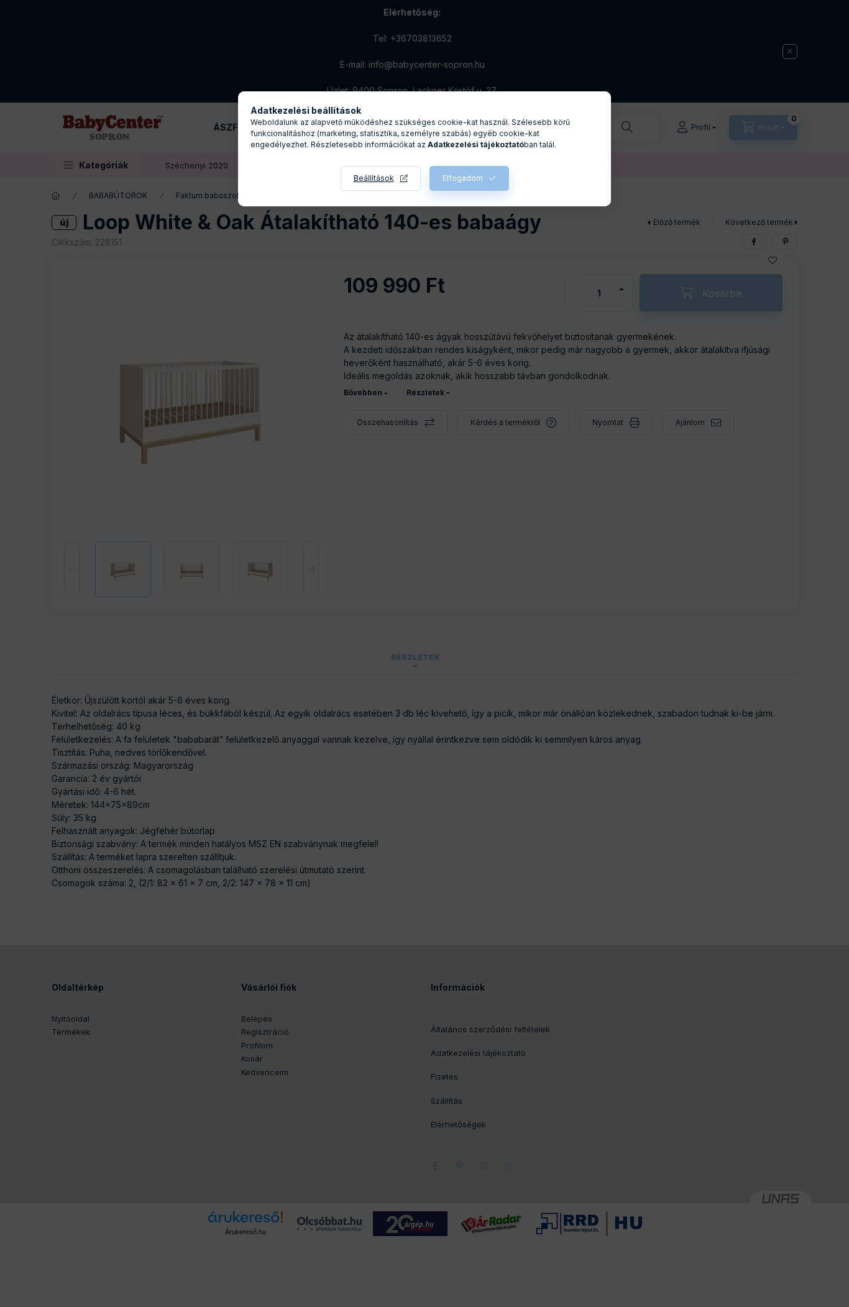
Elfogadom (463, 178)
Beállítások (374, 178)
